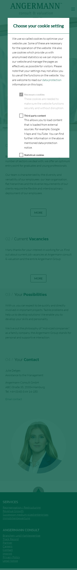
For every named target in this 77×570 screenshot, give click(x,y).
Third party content (35, 115)
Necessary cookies (34, 94)
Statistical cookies (34, 154)
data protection (51, 80)
